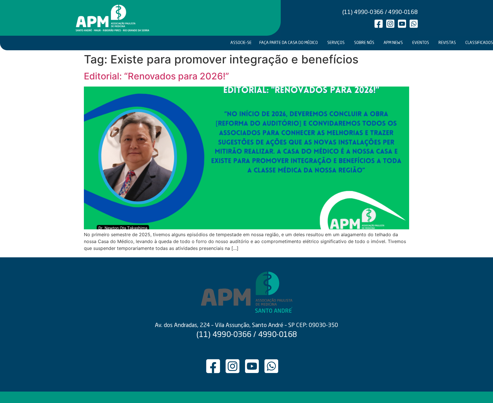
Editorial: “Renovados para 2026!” (156, 76)
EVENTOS (420, 43)
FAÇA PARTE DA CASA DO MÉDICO (288, 43)
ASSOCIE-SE (241, 43)
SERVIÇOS (336, 43)
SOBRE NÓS (364, 43)
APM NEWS (393, 43)
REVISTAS (447, 43)
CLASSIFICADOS (478, 43)
